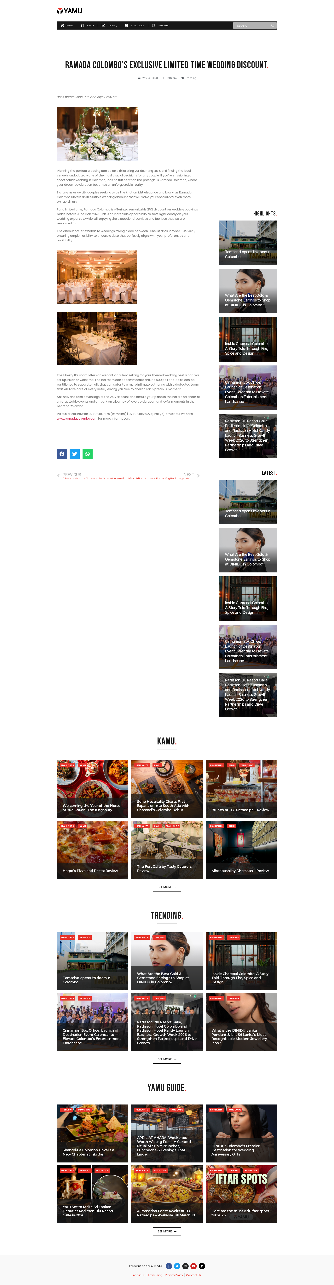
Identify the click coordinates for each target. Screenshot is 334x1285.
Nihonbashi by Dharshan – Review (240, 871)
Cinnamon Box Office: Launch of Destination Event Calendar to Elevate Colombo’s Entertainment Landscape (92, 1036)
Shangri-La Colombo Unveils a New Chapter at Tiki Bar (88, 1152)
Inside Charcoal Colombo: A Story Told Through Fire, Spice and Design (239, 978)
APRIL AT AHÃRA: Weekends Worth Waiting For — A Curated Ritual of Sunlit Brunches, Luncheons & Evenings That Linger (164, 1146)
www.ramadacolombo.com (77, 418)
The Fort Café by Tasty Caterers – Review (165, 868)
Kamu (83, 765)
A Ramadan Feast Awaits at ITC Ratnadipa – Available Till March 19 (166, 1213)
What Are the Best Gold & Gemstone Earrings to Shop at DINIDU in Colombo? (163, 978)
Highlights (67, 765)
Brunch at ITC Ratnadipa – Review (240, 810)
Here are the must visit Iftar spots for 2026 (240, 1213)
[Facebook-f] (169, 1266)
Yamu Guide (246, 765)
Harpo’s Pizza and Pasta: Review (90, 871)
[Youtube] (193, 1266)
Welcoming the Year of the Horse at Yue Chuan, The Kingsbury (91, 808)
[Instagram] (185, 1266)
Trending (191, 78)
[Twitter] (177, 1266)
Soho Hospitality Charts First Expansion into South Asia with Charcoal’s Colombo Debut (163, 806)
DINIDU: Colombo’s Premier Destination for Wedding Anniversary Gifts (235, 1150)
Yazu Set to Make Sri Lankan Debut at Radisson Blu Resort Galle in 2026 (88, 1211)
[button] (167, 887)
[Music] (202, 1266)
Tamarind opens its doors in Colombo (86, 980)
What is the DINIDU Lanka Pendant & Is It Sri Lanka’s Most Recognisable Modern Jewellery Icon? (239, 1036)
